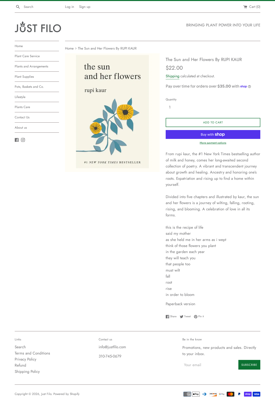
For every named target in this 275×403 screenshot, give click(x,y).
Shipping (172, 76)
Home (19, 46)
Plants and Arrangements (31, 66)
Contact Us (22, 117)
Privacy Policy (25, 359)
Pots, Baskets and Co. (29, 86)
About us (21, 127)
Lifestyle (20, 97)
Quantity (171, 99)
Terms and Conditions (32, 353)
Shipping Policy (27, 371)
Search (20, 347)
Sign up (84, 6)
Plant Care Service (27, 56)
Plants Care (22, 107)
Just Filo (46, 394)
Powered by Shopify (66, 394)
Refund (20, 365)
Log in (69, 6)
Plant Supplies (24, 76)
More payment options (213, 143)
